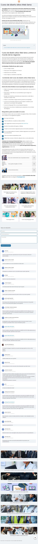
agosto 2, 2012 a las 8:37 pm (9, 276)
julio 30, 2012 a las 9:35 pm (9, 268)
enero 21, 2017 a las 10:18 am (9, 385)
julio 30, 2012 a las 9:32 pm (9, 261)
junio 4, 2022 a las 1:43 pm (9, 422)
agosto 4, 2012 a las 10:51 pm (9, 291)
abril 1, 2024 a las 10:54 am (9, 430)
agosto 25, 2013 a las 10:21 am (9, 363)
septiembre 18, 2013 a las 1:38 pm (10, 371)
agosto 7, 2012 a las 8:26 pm (9, 299)
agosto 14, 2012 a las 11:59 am (9, 318)
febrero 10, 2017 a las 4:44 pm (9, 393)
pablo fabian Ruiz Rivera (9, 326)
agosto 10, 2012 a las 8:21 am (9, 308)
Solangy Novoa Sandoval (9, 402)
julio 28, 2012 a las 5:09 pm (9, 252)
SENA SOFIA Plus (24, 123)
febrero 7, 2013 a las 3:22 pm (9, 345)
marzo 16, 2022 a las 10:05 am (9, 413)
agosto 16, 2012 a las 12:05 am (9, 327)
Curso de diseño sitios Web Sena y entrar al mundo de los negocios (17, 47)
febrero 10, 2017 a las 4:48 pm (9, 403)
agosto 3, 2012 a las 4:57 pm (9, 284)
